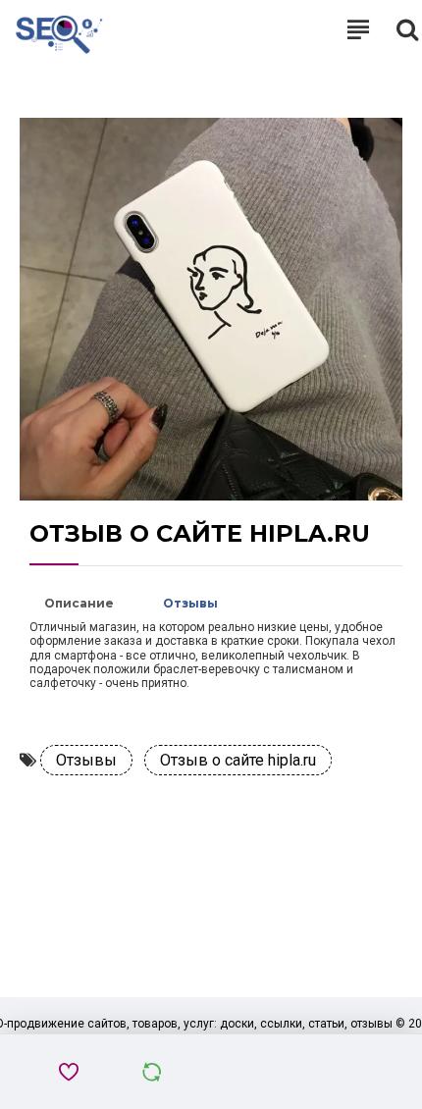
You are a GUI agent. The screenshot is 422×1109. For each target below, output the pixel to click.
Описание (79, 603)
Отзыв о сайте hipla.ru (238, 760)
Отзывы (190, 603)
